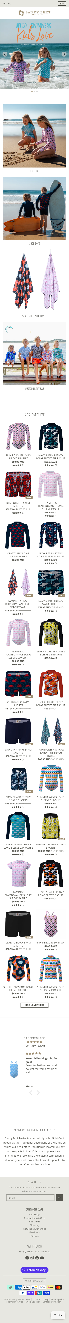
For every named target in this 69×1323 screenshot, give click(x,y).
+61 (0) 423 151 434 (29, 1251)
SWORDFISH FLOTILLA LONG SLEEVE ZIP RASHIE (18, 846)
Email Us (45, 1251)
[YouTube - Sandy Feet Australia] (42, 1258)
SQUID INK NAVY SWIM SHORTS (18, 751)
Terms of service (15, 1302)
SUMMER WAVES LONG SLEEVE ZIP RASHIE (50, 988)
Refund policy (42, 1299)
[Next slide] (64, 54)
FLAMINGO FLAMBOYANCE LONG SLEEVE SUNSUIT (18, 654)
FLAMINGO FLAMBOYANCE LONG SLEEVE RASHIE (51, 506)
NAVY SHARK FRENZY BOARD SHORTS (18, 799)
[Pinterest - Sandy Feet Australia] (37, 1258)
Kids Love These (34, 1005)
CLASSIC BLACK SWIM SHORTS (18, 944)
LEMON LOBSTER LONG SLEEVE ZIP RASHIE (51, 653)
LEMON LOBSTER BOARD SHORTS (50, 846)
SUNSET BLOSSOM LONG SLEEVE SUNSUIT (18, 988)
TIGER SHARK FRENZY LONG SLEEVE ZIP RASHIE (50, 703)
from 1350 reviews (34, 1045)
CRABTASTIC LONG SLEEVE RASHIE (18, 555)
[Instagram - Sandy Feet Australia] (32, 1258)
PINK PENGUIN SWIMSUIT (51, 942)
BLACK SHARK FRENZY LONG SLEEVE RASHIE (51, 893)
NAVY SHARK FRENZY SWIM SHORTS (50, 602)
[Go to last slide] (4, 54)
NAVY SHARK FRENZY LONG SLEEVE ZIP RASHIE (50, 457)
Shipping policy (33, 1302)
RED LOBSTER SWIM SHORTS (18, 504)
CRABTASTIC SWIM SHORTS (18, 703)
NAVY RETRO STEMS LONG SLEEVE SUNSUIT (50, 555)
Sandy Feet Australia (21, 1299)
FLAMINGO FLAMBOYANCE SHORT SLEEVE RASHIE (18, 895)
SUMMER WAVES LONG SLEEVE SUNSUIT (50, 799)
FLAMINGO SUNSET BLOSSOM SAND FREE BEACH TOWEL (18, 604)
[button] (31, 1092)
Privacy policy (57, 1299)
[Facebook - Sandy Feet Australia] (27, 1258)
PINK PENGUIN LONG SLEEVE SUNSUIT (18, 457)
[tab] (32, 91)
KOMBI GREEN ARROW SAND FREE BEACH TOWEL (51, 752)
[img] (34, 1042)
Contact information (51, 1302)
